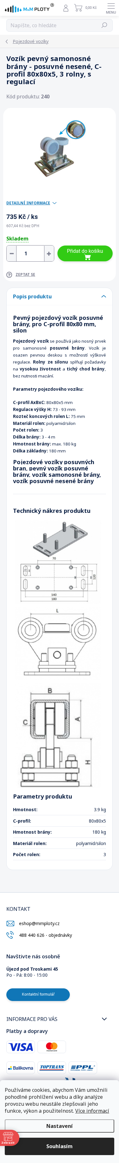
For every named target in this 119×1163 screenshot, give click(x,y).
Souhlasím (59, 1146)
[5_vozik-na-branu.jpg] (58, 735)
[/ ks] (30, 253)
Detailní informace (28, 203)
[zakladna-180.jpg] (58, 562)
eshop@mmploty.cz (39, 923)
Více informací (92, 1110)
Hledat (104, 25)
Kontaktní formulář (38, 994)
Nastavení (59, 1126)
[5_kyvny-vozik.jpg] (58, 643)
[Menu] (111, 8)
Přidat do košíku (85, 251)
